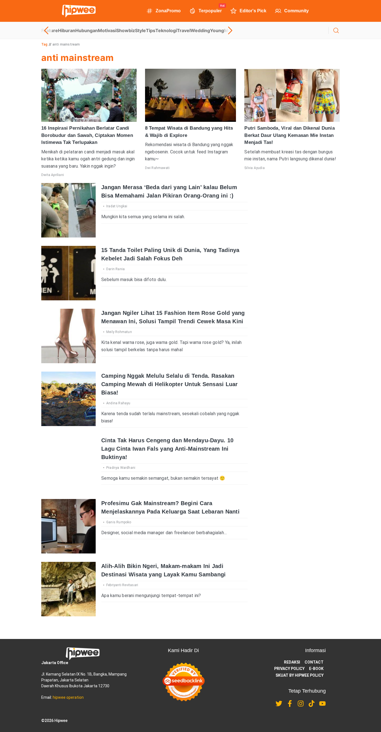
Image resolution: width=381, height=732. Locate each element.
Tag (44, 44)
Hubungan (86, 30)
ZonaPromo (168, 10)
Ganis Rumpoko (118, 522)
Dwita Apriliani (52, 175)
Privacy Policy (289, 668)
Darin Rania (115, 269)
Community (296, 10)
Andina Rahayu (118, 403)
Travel (184, 30)
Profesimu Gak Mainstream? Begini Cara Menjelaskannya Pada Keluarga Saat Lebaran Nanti (170, 507)
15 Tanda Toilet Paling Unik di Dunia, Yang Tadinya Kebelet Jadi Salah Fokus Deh (170, 254)
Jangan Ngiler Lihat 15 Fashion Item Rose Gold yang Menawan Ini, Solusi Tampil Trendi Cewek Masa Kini (173, 317)
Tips (150, 30)
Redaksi (292, 662)
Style (140, 30)
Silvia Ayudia (254, 168)
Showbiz (125, 30)
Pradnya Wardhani (120, 468)
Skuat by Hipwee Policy (300, 675)
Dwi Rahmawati (157, 168)
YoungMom (222, 30)
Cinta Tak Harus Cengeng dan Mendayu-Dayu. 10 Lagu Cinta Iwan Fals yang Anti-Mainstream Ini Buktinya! (167, 448)
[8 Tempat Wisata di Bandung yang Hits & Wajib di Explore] (190, 95)
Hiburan (66, 30)
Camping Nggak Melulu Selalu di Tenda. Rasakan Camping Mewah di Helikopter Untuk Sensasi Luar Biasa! (169, 384)
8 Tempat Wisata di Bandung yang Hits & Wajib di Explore (189, 131)
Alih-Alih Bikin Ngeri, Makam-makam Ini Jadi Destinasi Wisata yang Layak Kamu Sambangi (163, 570)
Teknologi (166, 30)
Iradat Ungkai (116, 206)
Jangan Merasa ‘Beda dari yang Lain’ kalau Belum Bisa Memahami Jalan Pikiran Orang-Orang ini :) (169, 191)
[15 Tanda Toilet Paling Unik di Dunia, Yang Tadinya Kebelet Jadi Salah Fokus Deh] (68, 273)
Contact (314, 662)
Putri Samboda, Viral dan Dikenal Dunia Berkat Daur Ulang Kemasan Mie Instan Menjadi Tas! (289, 135)
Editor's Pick (253, 10)
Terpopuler (210, 10)
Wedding (200, 30)
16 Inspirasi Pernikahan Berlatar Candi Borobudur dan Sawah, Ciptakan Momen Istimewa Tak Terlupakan (87, 135)
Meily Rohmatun (119, 332)
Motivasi (107, 30)
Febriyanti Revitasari (122, 585)
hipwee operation (68, 697)
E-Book (316, 668)
